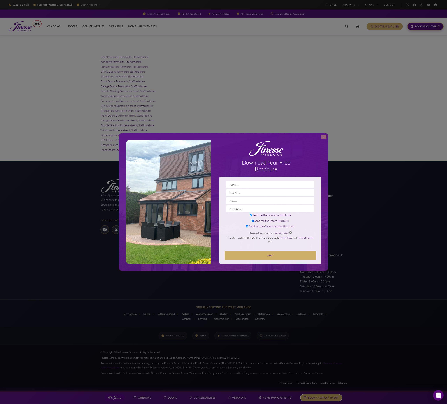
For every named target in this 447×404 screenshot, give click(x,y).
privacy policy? (282, 232)
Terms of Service (305, 237)
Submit (270, 255)
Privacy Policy (286, 237)
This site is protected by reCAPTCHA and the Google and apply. (270, 239)
